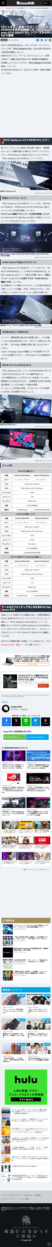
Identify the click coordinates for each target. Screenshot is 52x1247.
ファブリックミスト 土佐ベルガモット (38, 869)
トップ (5, 1195)
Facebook (6, 723)
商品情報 (4, 40)
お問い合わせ (28, 1195)
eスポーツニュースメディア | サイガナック (26, 1227)
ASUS (5, 702)
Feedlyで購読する (13, 737)
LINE (26, 723)
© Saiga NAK (26, 1240)
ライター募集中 (25, 1199)
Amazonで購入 (33, 664)
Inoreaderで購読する (37, 737)
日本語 (45, 3)
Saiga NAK (26, 3)
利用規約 (38, 1195)
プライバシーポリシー (10, 1199)
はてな (35, 721)
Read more (42, 685)
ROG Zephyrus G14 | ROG (45, 193)
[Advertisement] (26, 108)
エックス (16, 723)
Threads (45, 723)
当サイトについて (15, 1195)
